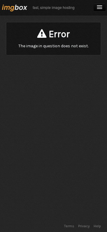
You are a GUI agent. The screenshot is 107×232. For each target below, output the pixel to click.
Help (97, 226)
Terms (69, 226)
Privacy (84, 226)
